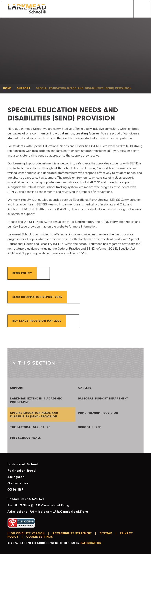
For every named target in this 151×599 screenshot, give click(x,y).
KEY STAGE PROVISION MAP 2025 (36, 321)
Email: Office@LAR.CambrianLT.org (38, 505)
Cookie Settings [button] (39, 536)
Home (7, 88)
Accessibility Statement (72, 533)
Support (23, 88)
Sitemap (106, 533)
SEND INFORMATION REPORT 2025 (37, 297)
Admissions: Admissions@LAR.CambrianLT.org (47, 511)
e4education (91, 543)
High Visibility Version (26, 533)
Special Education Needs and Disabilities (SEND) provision (84, 88)
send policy (22, 273)
